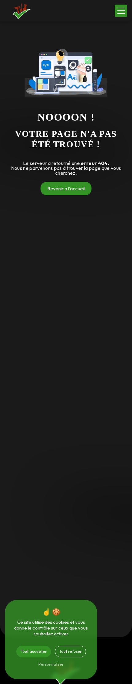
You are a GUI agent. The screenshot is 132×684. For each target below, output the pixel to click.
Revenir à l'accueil (66, 188)
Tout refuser (70, 651)
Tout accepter (34, 651)
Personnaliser (51, 664)
